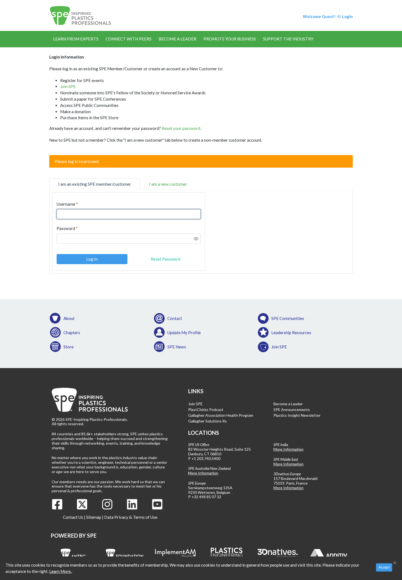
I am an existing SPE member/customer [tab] (94, 183)
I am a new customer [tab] (168, 183)
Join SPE (68, 86)
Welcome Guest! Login (328, 16)
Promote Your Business (229, 38)
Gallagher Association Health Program (220, 415)
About (69, 318)
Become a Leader (177, 38)
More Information (203, 473)
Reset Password (165, 259)
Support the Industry (288, 38)
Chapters (71, 332)
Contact (174, 318)
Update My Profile (184, 332)
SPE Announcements (291, 409)
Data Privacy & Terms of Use (130, 517)
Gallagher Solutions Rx (207, 421)
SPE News (176, 346)
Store (68, 346)
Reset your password (181, 128)
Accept (384, 567)
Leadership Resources (291, 332)
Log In (92, 259)
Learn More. (60, 571)
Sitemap (93, 517)
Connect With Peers (129, 38)
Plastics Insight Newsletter (297, 415)
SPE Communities (287, 318)
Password (66, 228)
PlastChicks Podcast (205, 409)
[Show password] (196, 239)
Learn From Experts (75, 38)
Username (66, 204)
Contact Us (73, 517)
